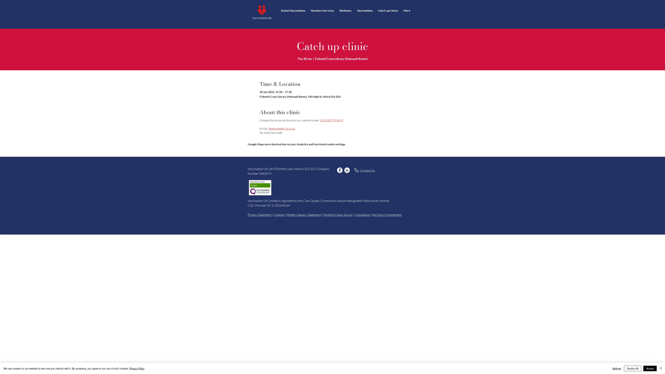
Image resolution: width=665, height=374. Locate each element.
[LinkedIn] (347, 170)
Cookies (278, 215)
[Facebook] (340, 170)
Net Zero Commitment (387, 215)
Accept (650, 368)
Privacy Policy (136, 368)
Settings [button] (616, 368)
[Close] (661, 368)
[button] (364, 10)
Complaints (362, 215)
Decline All (632, 368)
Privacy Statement (260, 215)
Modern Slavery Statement (303, 215)
